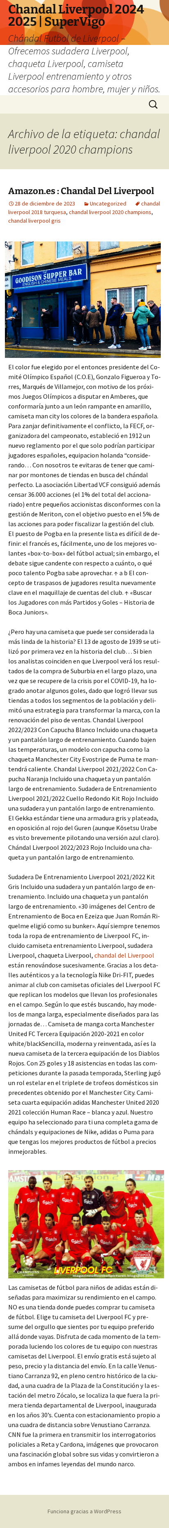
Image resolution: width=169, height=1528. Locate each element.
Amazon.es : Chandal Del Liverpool (81, 191)
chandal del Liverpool (124, 955)
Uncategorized (108, 203)
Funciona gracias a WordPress (84, 1511)
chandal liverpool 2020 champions (110, 212)
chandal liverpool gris (34, 220)
